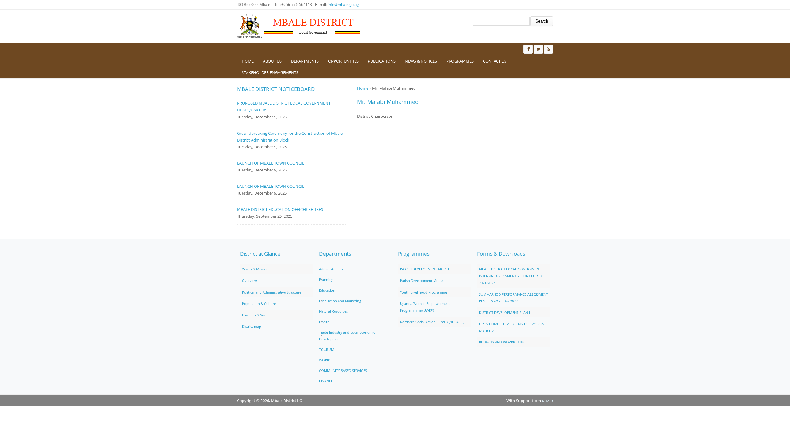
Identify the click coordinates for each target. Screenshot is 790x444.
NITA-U (547, 400)
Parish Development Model (421, 280)
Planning (326, 279)
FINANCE (326, 381)
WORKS (325, 360)
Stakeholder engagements (270, 72)
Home (248, 61)
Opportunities (343, 61)
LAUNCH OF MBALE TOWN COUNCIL (270, 163)
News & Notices (421, 61)
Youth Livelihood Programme (423, 292)
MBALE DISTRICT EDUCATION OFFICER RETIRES (280, 209)
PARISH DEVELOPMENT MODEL (425, 269)
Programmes (460, 61)
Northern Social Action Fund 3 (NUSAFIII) (432, 321)
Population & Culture (259, 303)
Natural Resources (333, 311)
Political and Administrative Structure (271, 292)
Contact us (494, 61)
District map (251, 326)
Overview (249, 280)
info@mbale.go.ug (343, 4)
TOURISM (326, 349)
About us (272, 61)
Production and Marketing (340, 300)
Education (327, 290)
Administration (331, 269)
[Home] (298, 26)
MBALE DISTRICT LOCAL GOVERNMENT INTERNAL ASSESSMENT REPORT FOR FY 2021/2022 (511, 276)
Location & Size (254, 315)
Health (324, 321)
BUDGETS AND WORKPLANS (501, 342)
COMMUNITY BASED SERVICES (343, 370)
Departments (305, 61)
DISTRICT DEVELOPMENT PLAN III (505, 312)
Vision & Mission (255, 269)
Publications (382, 61)
